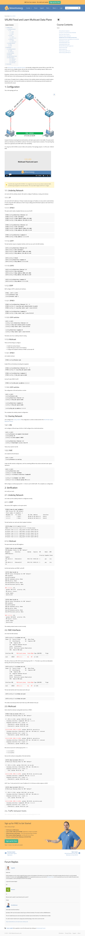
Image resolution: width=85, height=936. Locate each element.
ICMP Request (14, 61)
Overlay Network (11, 43)
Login (61, 8)
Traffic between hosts (12, 56)
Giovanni (13, 889)
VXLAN (14, 16)
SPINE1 (13, 31)
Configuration (9, 27)
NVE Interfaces (11, 53)
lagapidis (13, 868)
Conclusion (8, 64)
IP (10, 30)
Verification (8, 47)
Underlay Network (12, 29)
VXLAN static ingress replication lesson (16, 67)
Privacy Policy (68, 933)
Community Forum (41, 928)
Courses (28, 8)
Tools (47, 8)
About (54, 8)
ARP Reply (13, 60)
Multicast (12, 39)
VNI (10, 44)
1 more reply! (9, 928)
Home (11, 16)
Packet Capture (11, 57)
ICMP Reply (13, 62)
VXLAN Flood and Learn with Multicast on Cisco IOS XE (71, 853)
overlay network (17, 419)
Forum (35, 8)
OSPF (11, 35)
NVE (11, 45)
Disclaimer (61, 933)
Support (42, 8)
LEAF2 (13, 34)
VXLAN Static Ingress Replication (12, 853)
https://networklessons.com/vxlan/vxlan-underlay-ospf (17, 921)
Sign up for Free (11, 841)
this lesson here (50, 877)
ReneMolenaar (14, 905)
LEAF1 (13, 33)
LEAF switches (14, 41)
